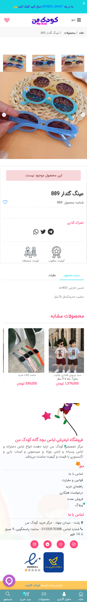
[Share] (35, 233)
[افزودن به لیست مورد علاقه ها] (5, 203)
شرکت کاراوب (32, 585)
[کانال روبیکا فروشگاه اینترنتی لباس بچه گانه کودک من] (61, 544)
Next (83, 115)
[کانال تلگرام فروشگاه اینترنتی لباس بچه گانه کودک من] (48, 544)
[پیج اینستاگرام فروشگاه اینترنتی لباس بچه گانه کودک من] (34, 544)
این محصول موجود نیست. (43, 175)
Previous (4, 115)
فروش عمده (75, 499)
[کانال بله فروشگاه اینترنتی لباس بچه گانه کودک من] (74, 544)
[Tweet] (43, 233)
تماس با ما (76, 473)
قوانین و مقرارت (72, 480)
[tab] (72, 275)
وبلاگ (79, 505)
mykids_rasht (52, 6)
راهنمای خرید (74, 486)
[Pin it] (51, 233)
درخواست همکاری (71, 492)
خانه (81, 33)
